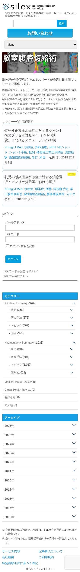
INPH (52, 147)
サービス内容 (11, 551)
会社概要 (8, 557)
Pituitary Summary (16, 303)
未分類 (8, 405)
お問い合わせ (40, 33)
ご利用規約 (46, 557)
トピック (16, 325)
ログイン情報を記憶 (22, 246)
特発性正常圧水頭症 (49, 152)
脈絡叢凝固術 (56, 194)
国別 (13, 333)
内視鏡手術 (60, 189)
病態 (49, 189)
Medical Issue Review (18, 381)
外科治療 (41, 147)
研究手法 (16, 317)
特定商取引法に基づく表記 (20, 563)
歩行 (35, 157)
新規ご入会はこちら (15, 276)
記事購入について (51, 551)
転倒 (32, 152)
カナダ (70, 194)
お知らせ (10, 397)
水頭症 (28, 147)
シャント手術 (18, 152)
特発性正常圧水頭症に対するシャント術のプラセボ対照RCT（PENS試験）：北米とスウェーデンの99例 (33, 135)
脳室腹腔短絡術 (19, 157)
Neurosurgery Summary (19, 342)
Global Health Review (17, 389)
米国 (42, 157)
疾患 (13, 309)
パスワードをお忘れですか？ (21, 271)
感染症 (39, 189)
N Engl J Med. (13, 147)
